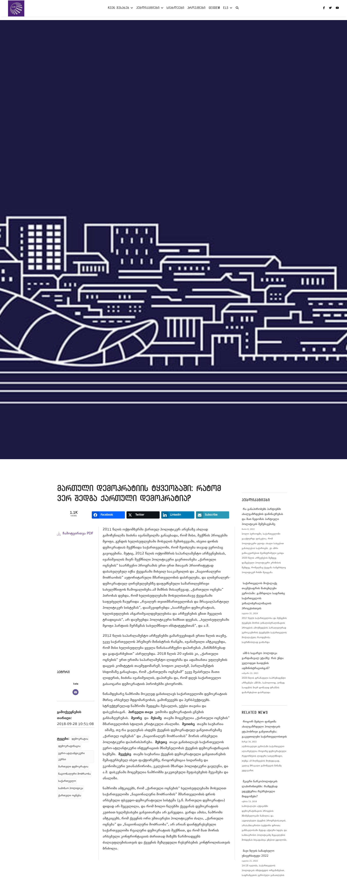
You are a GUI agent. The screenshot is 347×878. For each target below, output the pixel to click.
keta (75, 684)
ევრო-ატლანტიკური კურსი (71, 757)
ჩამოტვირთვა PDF (78, 533)
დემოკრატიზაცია (69, 746)
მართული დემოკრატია (73, 767)
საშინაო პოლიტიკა (70, 788)
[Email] (75, 692)
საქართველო (67, 781)
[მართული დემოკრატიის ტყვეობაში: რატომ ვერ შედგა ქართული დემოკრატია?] (75, 605)
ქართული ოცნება (69, 796)
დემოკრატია (80, 739)
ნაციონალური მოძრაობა (74, 774)
